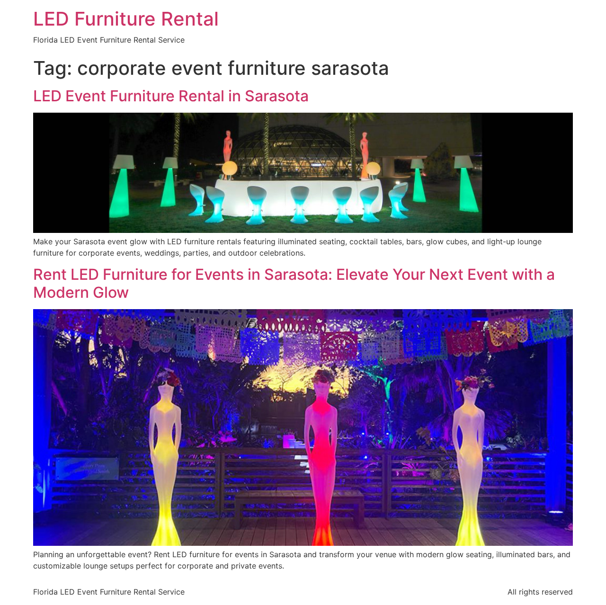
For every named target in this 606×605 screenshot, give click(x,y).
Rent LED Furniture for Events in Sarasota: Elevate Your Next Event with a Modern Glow (294, 283)
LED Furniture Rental (126, 18)
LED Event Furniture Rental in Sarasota (171, 96)
